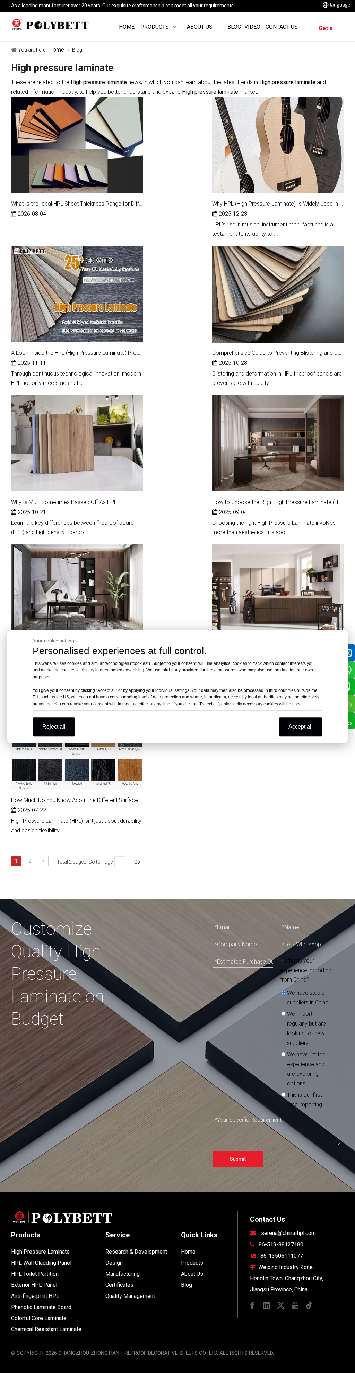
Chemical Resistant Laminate (46, 1329)
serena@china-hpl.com (288, 1233)
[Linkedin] (266, 1305)
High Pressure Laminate (40, 1251)
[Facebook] (252, 1305)
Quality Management (130, 1296)
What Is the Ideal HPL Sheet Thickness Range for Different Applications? (77, 203)
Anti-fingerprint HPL (35, 1296)
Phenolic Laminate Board (41, 1307)
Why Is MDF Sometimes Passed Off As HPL (64, 502)
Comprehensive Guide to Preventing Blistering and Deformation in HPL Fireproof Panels (278, 353)
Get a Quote (327, 30)
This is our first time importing (304, 1100)
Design (114, 1262)
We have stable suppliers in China (307, 998)
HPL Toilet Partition (35, 1274)
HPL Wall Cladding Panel (41, 1262)
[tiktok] (309, 1305)
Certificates (119, 1285)
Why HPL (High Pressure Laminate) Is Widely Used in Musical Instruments (278, 203)
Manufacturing (122, 1274)
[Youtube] (295, 1305)
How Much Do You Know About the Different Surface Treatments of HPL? (77, 800)
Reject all (54, 727)
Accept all (300, 727)
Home (188, 1251)
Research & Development (136, 1251)
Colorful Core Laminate (39, 1318)
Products (192, 1262)
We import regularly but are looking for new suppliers (306, 1028)
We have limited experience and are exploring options (306, 1069)
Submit (238, 1159)
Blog (186, 1285)
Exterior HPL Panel (34, 1285)
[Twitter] (281, 1305)
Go (137, 862)
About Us (192, 1274)
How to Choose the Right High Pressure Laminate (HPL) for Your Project (278, 502)
